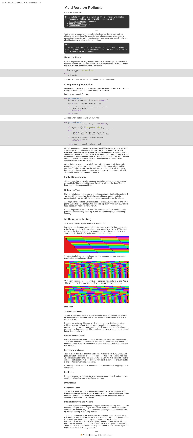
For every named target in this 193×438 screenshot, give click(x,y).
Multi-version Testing (77, 219)
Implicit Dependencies (75, 177)
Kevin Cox (6, 3)
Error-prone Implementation (78, 84)
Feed (84, 435)
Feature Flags (73, 57)
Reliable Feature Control (74, 336)
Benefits (68, 307)
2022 (13, 3)
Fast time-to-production (74, 350)
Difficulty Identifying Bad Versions (78, 402)
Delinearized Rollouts (77, 26)
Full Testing (69, 372)
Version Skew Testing (73, 311)
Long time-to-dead (72, 388)
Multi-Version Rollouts (32, 3)
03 (18, 3)
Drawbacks (70, 383)
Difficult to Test (72, 190)
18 (21, 3)
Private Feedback (105, 435)
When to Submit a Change (79, 24)
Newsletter (92, 435)
